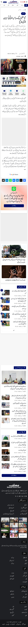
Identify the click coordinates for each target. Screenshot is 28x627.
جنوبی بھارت (12, 576)
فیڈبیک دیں (7, 624)
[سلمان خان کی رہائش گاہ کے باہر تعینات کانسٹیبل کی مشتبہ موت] (6, 323)
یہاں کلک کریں (14, 206)
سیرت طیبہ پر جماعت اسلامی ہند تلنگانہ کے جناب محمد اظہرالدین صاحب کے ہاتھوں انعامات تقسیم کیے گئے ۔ (15, 387)
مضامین (25, 607)
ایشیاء (4, 5)
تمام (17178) (13, 475)
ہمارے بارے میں (11, 505)
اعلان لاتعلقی (24, 624)
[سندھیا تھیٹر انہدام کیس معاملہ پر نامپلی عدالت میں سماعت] (6, 308)
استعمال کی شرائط (12, 624)
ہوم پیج (26, 505)
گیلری (13, 615)
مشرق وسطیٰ (25, 597)
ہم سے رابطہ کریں (24, 511)
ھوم (23, 10)
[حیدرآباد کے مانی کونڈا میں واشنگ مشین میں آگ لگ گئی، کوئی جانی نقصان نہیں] (6, 412)
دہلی (26, 579)
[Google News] (14, 174)
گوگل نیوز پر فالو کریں (23, 514)
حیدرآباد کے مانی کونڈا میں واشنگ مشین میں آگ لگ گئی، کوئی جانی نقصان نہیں (19, 412)
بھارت (13, 573)
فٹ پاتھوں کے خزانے (22, 450)
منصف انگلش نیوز (24, 508)
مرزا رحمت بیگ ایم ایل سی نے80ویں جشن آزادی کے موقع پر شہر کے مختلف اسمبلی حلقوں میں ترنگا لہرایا (18, 466)
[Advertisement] (14, 45)
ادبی (13, 607)
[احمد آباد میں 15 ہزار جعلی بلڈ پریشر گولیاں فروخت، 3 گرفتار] (6, 405)
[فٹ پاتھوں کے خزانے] (6, 452)
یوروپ (12, 597)
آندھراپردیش (12, 561)
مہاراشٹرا (12, 564)
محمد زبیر (20, 54)
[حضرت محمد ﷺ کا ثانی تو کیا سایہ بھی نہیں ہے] (6, 437)
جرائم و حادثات (24, 612)
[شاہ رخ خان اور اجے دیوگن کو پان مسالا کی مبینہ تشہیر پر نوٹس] (6, 315)
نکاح (26, 615)
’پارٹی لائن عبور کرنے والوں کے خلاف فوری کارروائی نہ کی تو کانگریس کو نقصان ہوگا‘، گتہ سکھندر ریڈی (18, 421)
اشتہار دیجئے (12, 511)
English (4, 2)
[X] (24, 496)
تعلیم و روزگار (12, 610)
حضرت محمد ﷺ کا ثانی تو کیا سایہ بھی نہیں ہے (18, 436)
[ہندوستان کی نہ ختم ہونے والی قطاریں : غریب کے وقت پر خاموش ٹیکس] (6, 458)
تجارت (26, 610)
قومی (8, 5)
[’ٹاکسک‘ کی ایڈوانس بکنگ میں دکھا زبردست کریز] (6, 292)
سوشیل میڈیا (12, 612)
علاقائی (13, 5)
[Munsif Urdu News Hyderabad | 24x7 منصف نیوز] (13, 2)
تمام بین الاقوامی (24, 591)
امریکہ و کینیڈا (12, 591)
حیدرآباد (22, 5)
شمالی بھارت (25, 582)
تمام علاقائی (25, 558)
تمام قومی (25, 573)
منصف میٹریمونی (11, 508)
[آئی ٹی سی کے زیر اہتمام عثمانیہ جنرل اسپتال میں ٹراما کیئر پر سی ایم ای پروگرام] (6, 397)
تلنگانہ (17, 5)
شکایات (3, 624)
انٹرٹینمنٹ (19, 10)
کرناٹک (25, 564)
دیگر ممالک (12, 594)
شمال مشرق (12, 579)
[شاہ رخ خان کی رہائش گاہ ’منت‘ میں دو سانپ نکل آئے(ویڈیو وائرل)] (6, 300)
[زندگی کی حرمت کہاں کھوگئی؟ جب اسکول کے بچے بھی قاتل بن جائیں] (6, 444)
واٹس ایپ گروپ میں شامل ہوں (8, 514)
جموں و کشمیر (25, 576)
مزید (13, 330)
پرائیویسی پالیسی (18, 624)
